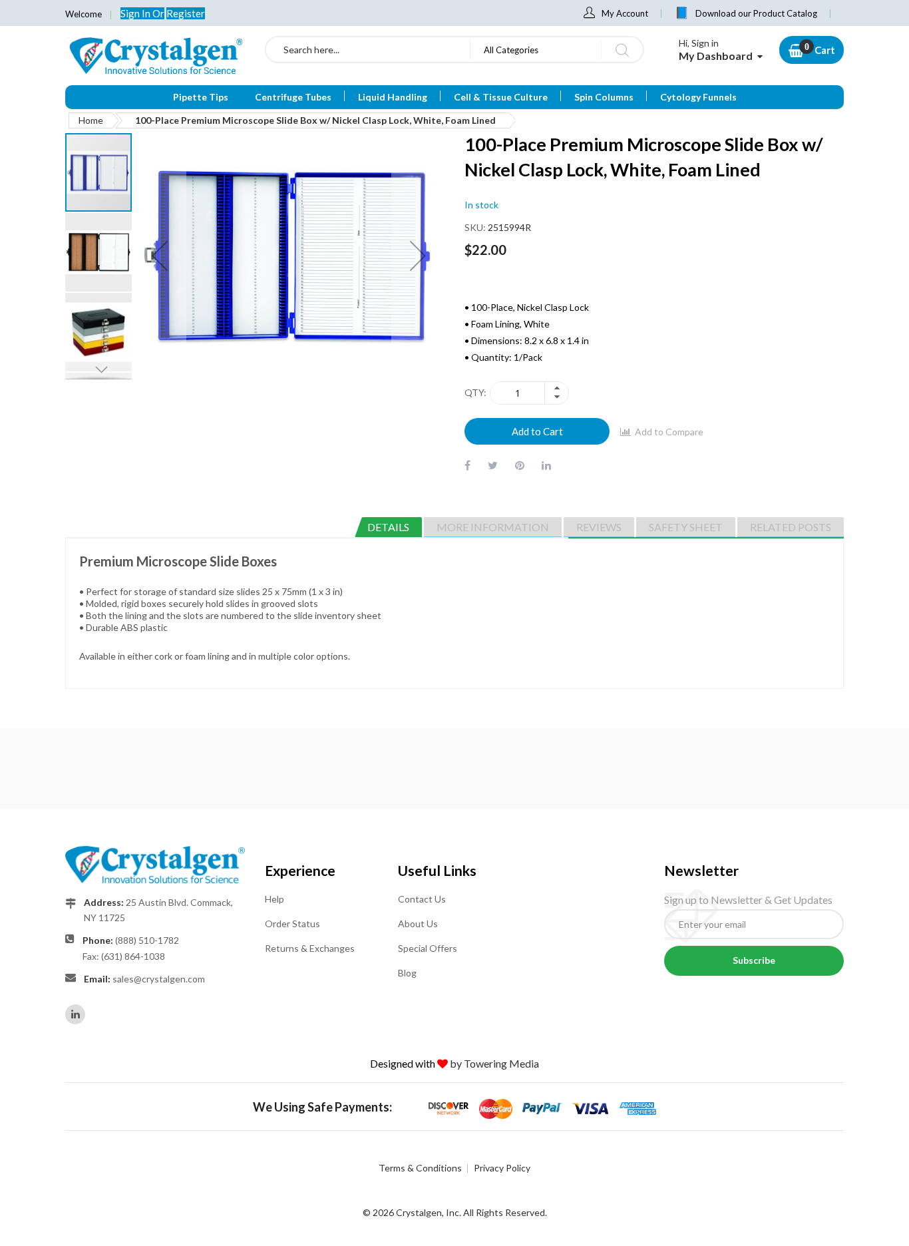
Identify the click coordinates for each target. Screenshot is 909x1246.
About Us (418, 923)
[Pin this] (519, 465)
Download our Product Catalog (756, 13)
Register (185, 13)
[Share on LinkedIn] (546, 465)
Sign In (136, 13)
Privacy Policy (502, 1167)
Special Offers (427, 948)
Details (388, 526)
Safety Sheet (686, 526)
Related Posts (790, 526)
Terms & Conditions (420, 1167)
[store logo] (155, 55)
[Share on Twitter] (493, 465)
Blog (407, 972)
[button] (99, 252)
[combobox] (368, 49)
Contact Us (422, 899)
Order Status (292, 923)
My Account (625, 13)
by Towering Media (494, 1063)
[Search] (622, 49)
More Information (493, 526)
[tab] (388, 527)
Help (274, 899)
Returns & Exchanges (310, 948)
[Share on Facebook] (467, 465)
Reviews (599, 526)
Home (91, 120)
